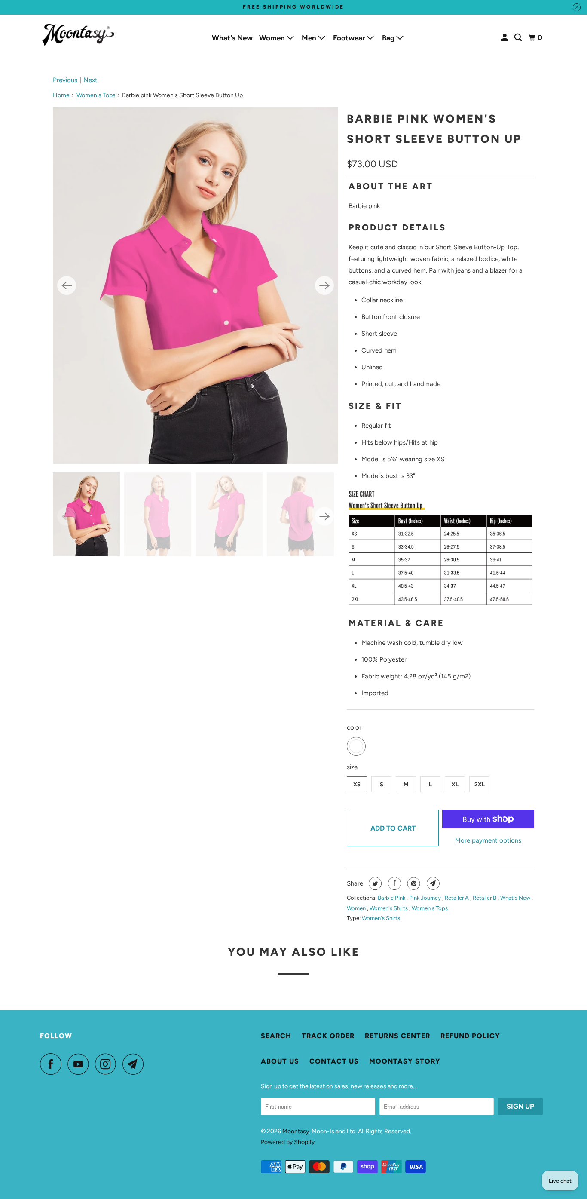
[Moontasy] (78, 35)
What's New (232, 38)
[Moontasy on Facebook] (53, 1064)
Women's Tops (96, 95)
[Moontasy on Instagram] (108, 1064)
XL (455, 784)
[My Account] (505, 37)
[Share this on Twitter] (374, 883)
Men (310, 38)
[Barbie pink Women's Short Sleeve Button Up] (195, 285)
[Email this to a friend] (432, 883)
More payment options (488, 840)
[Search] (519, 37)
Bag (389, 38)
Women (273, 38)
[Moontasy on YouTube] (80, 1064)
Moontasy (295, 1131)
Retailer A (457, 898)
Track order (328, 1036)
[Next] (324, 285)
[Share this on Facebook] (393, 883)
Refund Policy (470, 1036)
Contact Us (334, 1061)
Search (276, 1036)
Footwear (350, 38)
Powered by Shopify (288, 1142)
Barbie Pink (392, 898)
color (354, 727)
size (352, 767)
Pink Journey (425, 898)
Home (61, 95)
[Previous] (66, 285)
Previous (65, 80)
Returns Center (397, 1036)
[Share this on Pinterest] (412, 883)
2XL (479, 784)
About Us (280, 1061)
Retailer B (485, 898)
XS (357, 784)
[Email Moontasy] (135, 1064)
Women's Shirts (389, 908)
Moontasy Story (404, 1061)
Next (90, 80)
